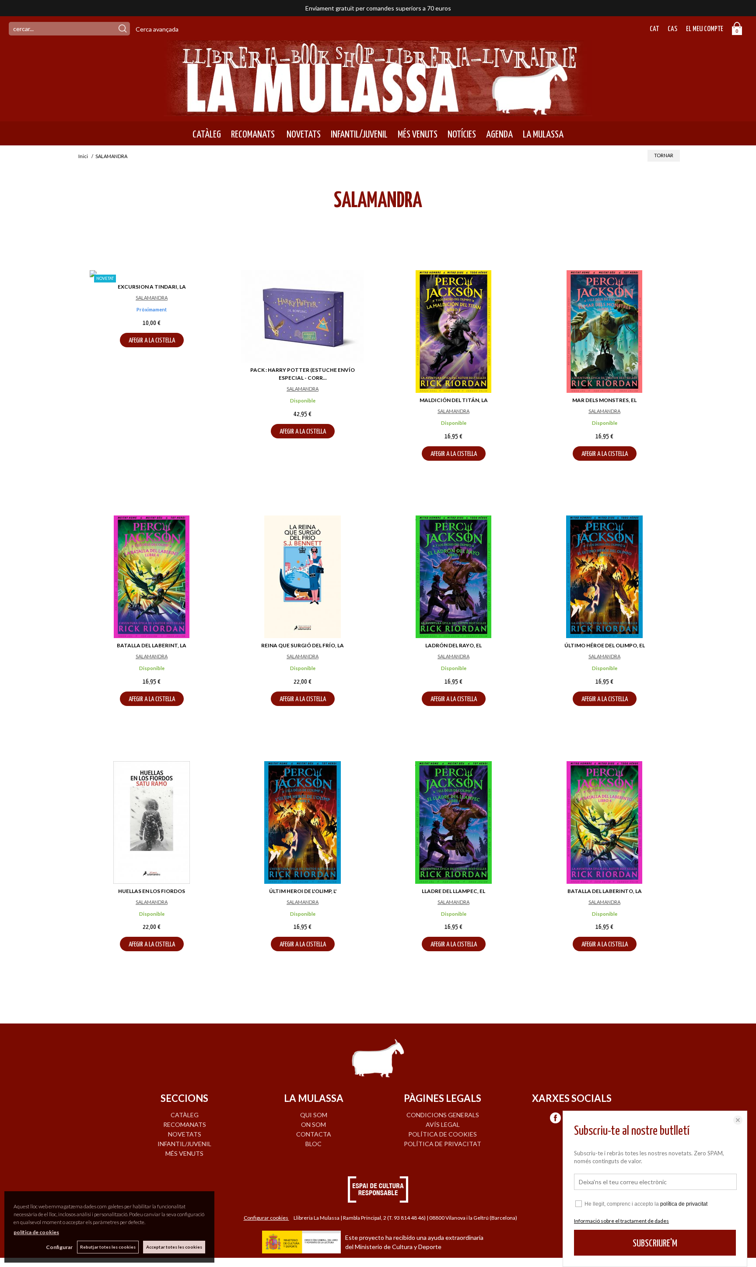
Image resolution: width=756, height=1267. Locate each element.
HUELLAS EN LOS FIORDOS (151, 891)
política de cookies (36, 1232)
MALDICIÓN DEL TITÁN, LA (454, 400)
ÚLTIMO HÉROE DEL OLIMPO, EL (604, 645)
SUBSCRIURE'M (655, 1244)
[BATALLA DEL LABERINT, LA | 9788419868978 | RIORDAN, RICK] (152, 576)
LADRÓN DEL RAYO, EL (453, 645)
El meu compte (704, 29)
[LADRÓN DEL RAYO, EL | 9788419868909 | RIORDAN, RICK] (453, 576)
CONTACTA (313, 1134)
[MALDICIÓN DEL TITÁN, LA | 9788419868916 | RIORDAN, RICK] (453, 331)
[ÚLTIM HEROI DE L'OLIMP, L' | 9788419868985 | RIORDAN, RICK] (302, 822)
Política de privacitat (442, 1143)
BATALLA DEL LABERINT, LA (151, 645)
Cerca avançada (157, 29)
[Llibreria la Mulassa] (378, 110)
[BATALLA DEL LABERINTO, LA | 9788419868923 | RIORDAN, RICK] (604, 822)
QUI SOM (313, 1115)
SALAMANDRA (152, 297)
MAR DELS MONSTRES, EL (604, 400)
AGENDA (499, 134)
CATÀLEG (206, 134)
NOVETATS (303, 134)
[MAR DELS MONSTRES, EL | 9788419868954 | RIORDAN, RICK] (604, 331)
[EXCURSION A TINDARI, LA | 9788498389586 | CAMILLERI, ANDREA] (152, 274)
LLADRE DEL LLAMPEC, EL (453, 891)
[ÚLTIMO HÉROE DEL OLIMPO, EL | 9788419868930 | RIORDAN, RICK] (604, 576)
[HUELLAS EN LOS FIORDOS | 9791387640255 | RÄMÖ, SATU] (152, 822)
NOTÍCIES (462, 134)
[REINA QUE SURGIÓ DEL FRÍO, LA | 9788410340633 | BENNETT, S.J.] (302, 576)
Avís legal (443, 1124)
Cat (654, 29)
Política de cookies (442, 1134)
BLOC (313, 1143)
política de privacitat (683, 1204)
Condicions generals (442, 1115)
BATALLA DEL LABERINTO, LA (604, 891)
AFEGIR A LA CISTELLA (152, 340)
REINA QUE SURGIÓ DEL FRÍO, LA (302, 645)
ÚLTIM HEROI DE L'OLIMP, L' (302, 891)
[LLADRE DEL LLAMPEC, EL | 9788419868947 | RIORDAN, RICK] (453, 822)
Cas (672, 29)
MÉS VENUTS (418, 134)
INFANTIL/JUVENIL (359, 134)
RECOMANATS (253, 134)
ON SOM (313, 1124)
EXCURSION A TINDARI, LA (152, 286)
